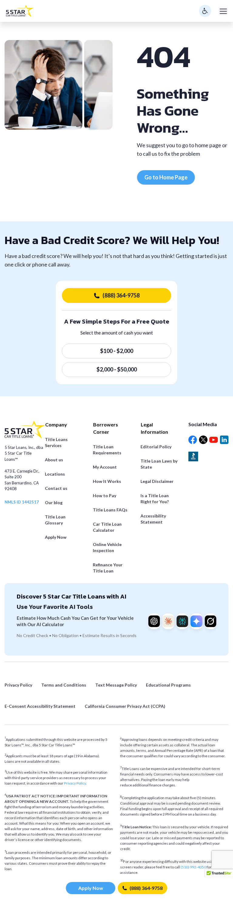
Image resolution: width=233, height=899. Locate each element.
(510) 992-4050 (194, 867)
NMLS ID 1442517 (22, 502)
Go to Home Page (165, 177)
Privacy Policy (75, 783)
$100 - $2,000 (116, 351)
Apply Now (90, 888)
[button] (219, 875)
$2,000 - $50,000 (116, 369)
